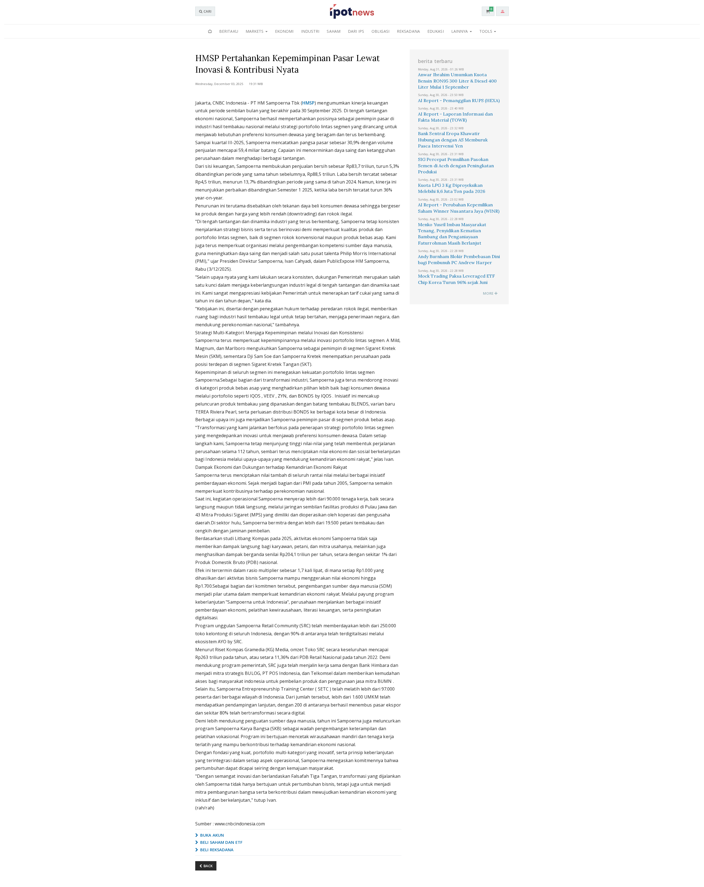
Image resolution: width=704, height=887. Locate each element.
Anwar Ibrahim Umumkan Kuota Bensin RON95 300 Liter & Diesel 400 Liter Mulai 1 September (457, 81)
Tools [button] (486, 31)
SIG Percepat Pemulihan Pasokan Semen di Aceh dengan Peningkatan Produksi (456, 165)
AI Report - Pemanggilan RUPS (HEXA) (459, 100)
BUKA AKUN (211, 835)
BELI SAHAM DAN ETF (221, 842)
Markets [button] (255, 31)
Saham (333, 31)
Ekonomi (284, 31)
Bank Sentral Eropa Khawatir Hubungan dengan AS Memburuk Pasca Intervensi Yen (453, 140)
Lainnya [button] (460, 31)
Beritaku (228, 31)
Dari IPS (356, 31)
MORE (488, 293)
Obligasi (380, 31)
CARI (207, 11)
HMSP (308, 103)
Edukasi (435, 31)
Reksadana (408, 31)
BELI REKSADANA (216, 849)
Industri (310, 31)
